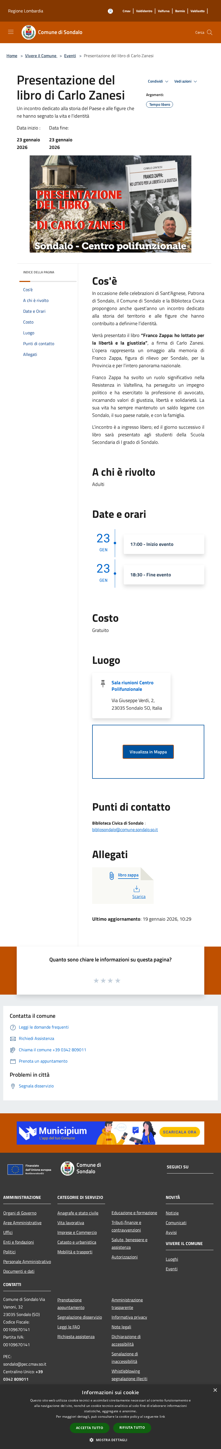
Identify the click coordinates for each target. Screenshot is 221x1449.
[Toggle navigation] (11, 32)
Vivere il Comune (41, 55)
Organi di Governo (19, 1213)
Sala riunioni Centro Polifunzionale (133, 686)
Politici (9, 1252)
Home (11, 55)
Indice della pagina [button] (38, 272)
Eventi (70, 55)
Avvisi (171, 1232)
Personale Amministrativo (27, 1261)
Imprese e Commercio (77, 1232)
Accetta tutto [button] (89, 1428)
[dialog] (110, 1417)
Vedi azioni (183, 81)
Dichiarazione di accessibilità (126, 1340)
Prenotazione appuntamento (70, 1304)
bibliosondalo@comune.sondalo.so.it (125, 829)
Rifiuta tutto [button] (132, 1427)
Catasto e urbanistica (76, 1242)
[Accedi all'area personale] (110, 11)
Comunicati (176, 1222)
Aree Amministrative (22, 1222)
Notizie (172, 1213)
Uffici (8, 1232)
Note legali (121, 1327)
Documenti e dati (18, 1271)
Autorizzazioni (125, 1257)
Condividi (156, 81)
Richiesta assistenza (76, 1336)
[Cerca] (209, 32)
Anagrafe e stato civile (77, 1213)
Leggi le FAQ (68, 1327)
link (162, 1416)
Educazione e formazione (134, 1212)
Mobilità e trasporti (74, 1252)
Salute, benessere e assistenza (129, 1243)
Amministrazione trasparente (127, 1304)
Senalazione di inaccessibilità (125, 1358)
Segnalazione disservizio (79, 1317)
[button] (110, 1440)
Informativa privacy (129, 1317)
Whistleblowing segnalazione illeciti (129, 1375)
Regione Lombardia (25, 11)
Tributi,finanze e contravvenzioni (126, 1226)
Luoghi (172, 1259)
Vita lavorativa (70, 1222)
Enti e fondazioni (18, 1242)
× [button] (215, 1390)
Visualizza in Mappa (148, 752)
